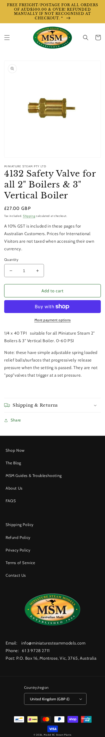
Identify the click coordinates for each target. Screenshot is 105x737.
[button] (7, 37)
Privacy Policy (18, 550)
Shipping (29, 216)
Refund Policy (18, 537)
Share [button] (16, 420)
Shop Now (15, 450)
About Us (14, 488)
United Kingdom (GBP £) (50, 699)
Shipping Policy (20, 524)
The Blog (13, 462)
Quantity (11, 259)
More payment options (52, 320)
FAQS (11, 500)
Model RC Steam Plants (57, 734)
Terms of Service (20, 562)
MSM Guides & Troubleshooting (34, 475)
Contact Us (16, 575)
